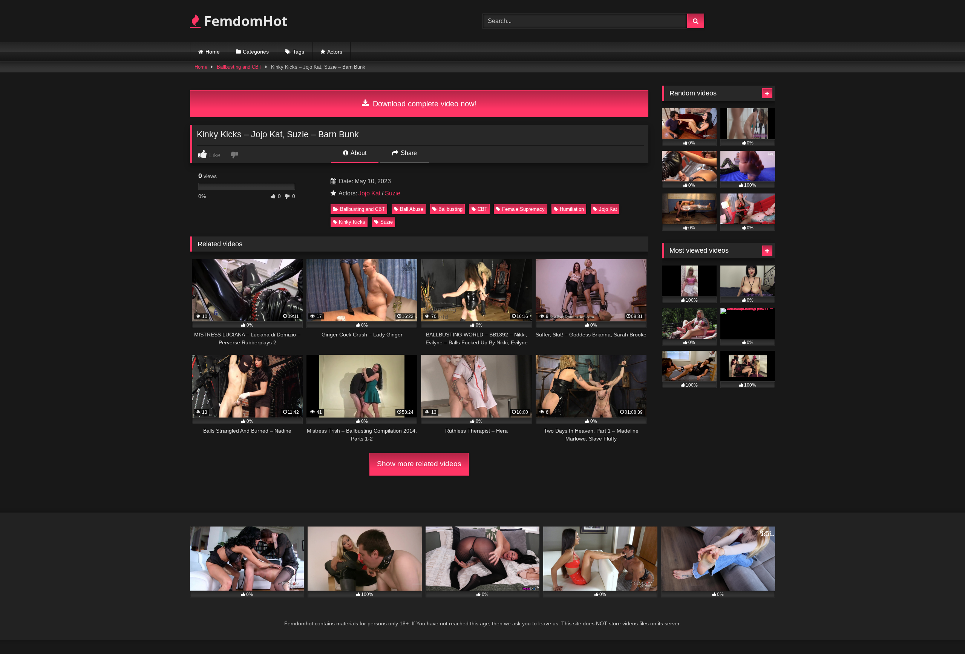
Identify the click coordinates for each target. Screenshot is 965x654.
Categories (256, 52)
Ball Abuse (411, 209)
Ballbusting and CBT (239, 67)
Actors (334, 52)
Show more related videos (419, 464)
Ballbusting (450, 209)
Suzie (392, 193)
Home (212, 52)
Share (408, 153)
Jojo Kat (369, 193)
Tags (298, 52)
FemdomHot (244, 21)
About (357, 153)
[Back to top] (941, 631)
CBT (482, 209)
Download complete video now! (423, 104)
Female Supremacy (523, 209)
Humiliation (572, 209)
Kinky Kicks (352, 222)
